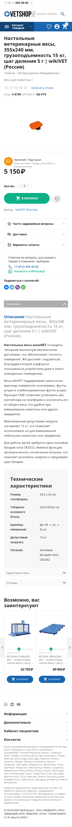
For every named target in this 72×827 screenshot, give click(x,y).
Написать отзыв (42, 88)
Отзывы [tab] (11, 583)
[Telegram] (12, 287)
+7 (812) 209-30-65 (26, 267)
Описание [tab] (13, 304)
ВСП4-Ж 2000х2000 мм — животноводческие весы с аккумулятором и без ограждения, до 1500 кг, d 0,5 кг (51, 659)
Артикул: (28, 94)
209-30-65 (16, 3)
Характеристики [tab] (17, 573)
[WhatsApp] (23, 287)
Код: (7, 94)
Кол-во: (9, 186)
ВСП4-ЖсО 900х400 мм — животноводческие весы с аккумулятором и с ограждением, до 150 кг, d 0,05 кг (20, 659)
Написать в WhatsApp (29, 271)
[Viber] (17, 287)
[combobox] (51, 14)
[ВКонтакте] (6, 287)
